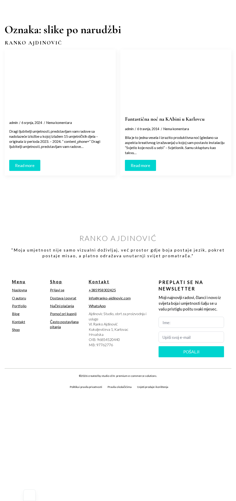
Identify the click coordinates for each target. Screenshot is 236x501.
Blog (16, 313)
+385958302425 (102, 290)
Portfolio (19, 306)
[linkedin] (31, 392)
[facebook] (8, 392)
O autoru (19, 298)
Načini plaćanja (62, 306)
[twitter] (15, 392)
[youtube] (39, 392)
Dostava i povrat (63, 298)
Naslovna (19, 290)
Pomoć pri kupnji (63, 313)
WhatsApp (97, 306)
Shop (16, 329)
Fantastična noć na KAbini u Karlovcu (165, 119)
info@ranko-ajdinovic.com (110, 298)
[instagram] (23, 392)
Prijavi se (57, 290)
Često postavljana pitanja (64, 324)
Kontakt (18, 321)
